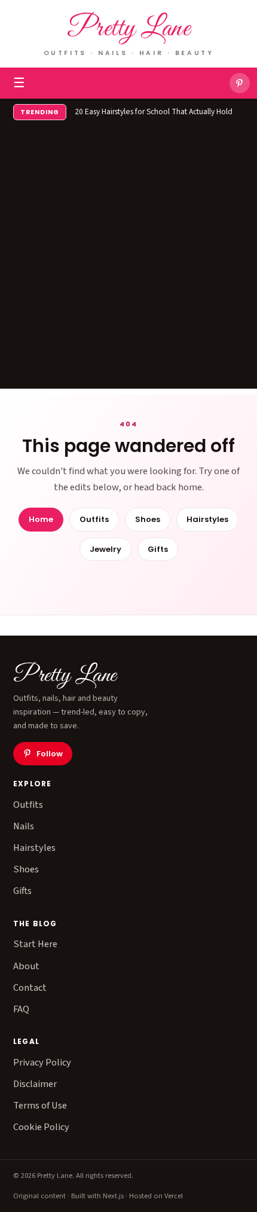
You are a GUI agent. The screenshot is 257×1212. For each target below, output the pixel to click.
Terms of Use (40, 1105)
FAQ (21, 1009)
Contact (30, 988)
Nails (23, 826)
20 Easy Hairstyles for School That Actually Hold (153, 111)
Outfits (94, 519)
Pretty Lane (129, 29)
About (26, 966)
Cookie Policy (41, 1127)
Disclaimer (35, 1084)
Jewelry (105, 549)
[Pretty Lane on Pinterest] (240, 83)
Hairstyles (207, 519)
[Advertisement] (128, 260)
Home (41, 519)
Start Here (35, 944)
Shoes (147, 519)
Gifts (158, 549)
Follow (49, 753)
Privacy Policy (42, 1062)
